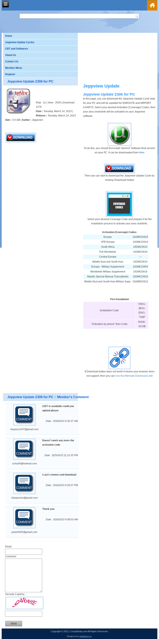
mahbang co (86, 636)
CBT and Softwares (16, 48)
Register (10, 74)
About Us (10, 55)
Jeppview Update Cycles (19, 42)
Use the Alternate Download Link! (134, 375)
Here (142, 152)
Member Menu (13, 67)
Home (8, 35)
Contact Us (11, 61)
